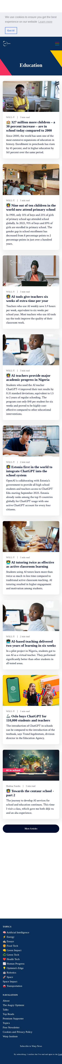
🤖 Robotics (9, 972)
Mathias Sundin (13, 786)
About (6, 1000)
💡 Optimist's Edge (13, 968)
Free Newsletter (11, 1027)
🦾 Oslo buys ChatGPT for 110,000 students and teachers (28, 718)
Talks (5, 1009)
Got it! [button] (11, 30)
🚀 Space (8, 977)
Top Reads (8, 1014)
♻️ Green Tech (11, 954)
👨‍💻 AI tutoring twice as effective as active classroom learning (30, 564)
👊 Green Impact (12, 950)
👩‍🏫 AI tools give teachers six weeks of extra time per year (27, 299)
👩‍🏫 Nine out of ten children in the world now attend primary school (31, 207)
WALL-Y (10, 117)
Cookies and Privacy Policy (17, 1032)
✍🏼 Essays (8, 941)
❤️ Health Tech (11, 959)
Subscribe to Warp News (31, 1046)
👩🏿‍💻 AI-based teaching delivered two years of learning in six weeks (31, 643)
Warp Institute (10, 1036)
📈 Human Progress (13, 963)
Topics (6, 1023)
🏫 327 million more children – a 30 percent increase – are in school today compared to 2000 (30, 126)
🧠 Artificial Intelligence (16, 932)
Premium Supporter (13, 1018)
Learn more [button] (45, 21)
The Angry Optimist (13, 1005)
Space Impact (10, 981)
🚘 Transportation (12, 986)
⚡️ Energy (8, 937)
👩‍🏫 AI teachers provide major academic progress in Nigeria (28, 377)
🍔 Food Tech (10, 945)
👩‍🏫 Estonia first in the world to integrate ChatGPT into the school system (29, 471)
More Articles (31, 828)
